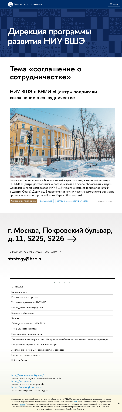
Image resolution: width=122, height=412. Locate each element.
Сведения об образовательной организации (34, 344)
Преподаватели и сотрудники (27, 307)
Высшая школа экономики (28, 4)
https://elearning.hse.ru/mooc (26, 387)
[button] (54, 282)
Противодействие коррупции (26, 333)
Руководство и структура (24, 297)
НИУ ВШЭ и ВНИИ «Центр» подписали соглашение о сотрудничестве (53, 94)
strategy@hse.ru (25, 258)
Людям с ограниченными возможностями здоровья (37, 349)
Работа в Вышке (19, 360)
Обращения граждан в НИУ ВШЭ (28, 323)
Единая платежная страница (25, 354)
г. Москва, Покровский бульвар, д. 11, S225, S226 (60, 234)
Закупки (15, 318)
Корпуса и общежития (22, 312)
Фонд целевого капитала (24, 328)
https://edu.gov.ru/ (21, 381)
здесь (74, 401)
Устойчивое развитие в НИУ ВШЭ (28, 302)
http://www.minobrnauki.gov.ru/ (27, 375)
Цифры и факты (19, 291)
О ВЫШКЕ (17, 286)
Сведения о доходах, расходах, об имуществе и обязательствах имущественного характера (59, 339)
